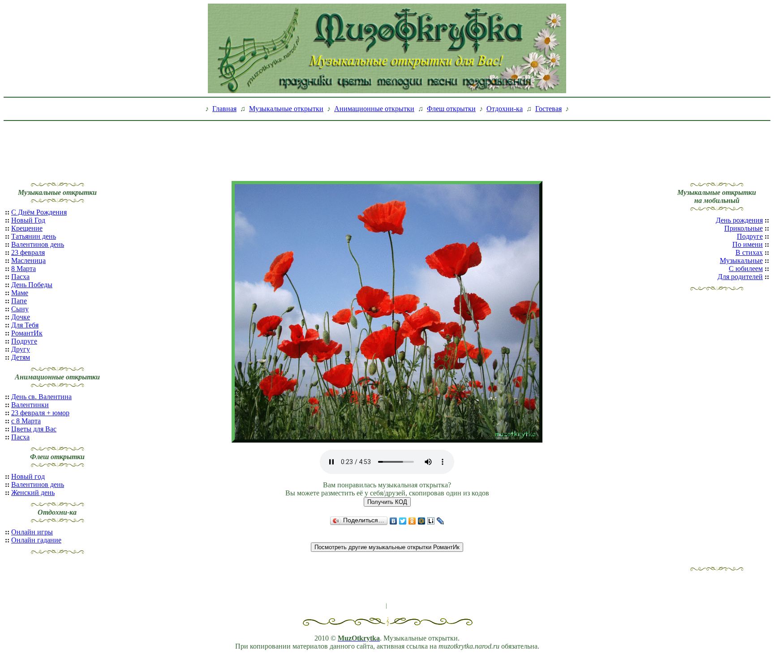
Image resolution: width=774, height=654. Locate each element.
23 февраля (28, 252)
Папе (19, 301)
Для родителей (740, 276)
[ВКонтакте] (393, 521)
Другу (20, 349)
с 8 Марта (26, 421)
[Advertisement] (387, 145)
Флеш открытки (451, 108)
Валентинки (30, 405)
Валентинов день (37, 244)
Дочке (20, 317)
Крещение (27, 228)
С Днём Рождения (39, 212)
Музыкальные (741, 260)
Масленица (28, 260)
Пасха (20, 276)
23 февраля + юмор (40, 413)
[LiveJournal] (440, 521)
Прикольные (743, 228)
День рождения (739, 220)
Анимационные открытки (374, 108)
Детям (20, 357)
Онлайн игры (32, 532)
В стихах (749, 252)
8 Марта (23, 268)
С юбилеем (746, 268)
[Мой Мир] (421, 521)
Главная (224, 108)
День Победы (31, 284)
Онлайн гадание (36, 540)
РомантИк (27, 333)
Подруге (24, 341)
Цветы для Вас (33, 429)
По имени (747, 244)
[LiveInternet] (431, 521)
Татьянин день (33, 236)
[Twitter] (403, 521)
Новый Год (28, 220)
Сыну (20, 309)
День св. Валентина (41, 396)
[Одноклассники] (412, 521)
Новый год (28, 476)
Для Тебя (25, 325)
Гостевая (548, 108)
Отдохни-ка (504, 108)
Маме (19, 293)
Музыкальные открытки (286, 108)
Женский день (33, 492)
